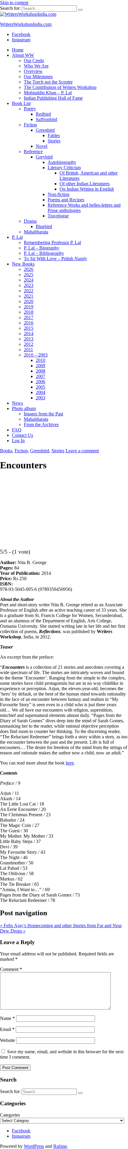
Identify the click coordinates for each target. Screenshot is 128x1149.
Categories (10, 1114)
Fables (54, 135)
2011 (28, 349)
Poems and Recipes (66, 199)
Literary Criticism (64, 167)
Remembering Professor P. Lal (52, 242)
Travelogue (58, 215)
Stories (54, 140)
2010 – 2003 (36, 354)
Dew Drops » (13, 930)
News (17, 403)
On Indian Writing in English (87, 189)
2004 (40, 392)
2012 (28, 344)
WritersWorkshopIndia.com (25, 24)
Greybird (44, 156)
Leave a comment (82, 450)
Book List (21, 103)
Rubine (60, 1146)
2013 (28, 338)
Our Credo (34, 60)
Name (7, 1018)
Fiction (30, 124)
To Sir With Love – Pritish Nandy (55, 258)
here (70, 762)
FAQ (16, 429)
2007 (40, 376)
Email (7, 1029)
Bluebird (44, 226)
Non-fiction (58, 194)
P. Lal (17, 237)
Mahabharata (36, 231)
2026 (28, 269)
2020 (28, 301)
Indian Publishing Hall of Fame (53, 98)
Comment (11, 969)
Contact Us (22, 435)
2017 (28, 317)
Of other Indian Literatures (85, 183)
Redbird (43, 114)
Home (18, 49)
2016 (28, 322)
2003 (40, 397)
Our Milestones (38, 76)
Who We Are (36, 65)
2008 (40, 370)
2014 (28, 333)
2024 (28, 279)
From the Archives (41, 424)
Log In (18, 440)
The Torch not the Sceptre (48, 81)
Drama (30, 221)
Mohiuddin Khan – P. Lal (48, 92)
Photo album (24, 408)
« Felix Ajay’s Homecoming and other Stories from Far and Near (61, 925)
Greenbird (45, 130)
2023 (28, 285)
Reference (33, 151)
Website (7, 1040)
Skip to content (14, 2)
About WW (23, 55)
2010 (40, 360)
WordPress (34, 1146)
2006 (40, 381)
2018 (28, 312)
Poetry (30, 108)
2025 (28, 274)
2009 (40, 365)
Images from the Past (43, 413)
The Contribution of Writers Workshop (60, 87)
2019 (28, 306)
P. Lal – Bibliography (44, 253)
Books (6, 450)
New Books (23, 263)
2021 (28, 296)
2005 (40, 387)
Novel (41, 146)
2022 (28, 290)
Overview (33, 71)
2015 (28, 328)
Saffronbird (46, 119)
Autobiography (62, 162)
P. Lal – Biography (41, 247)
